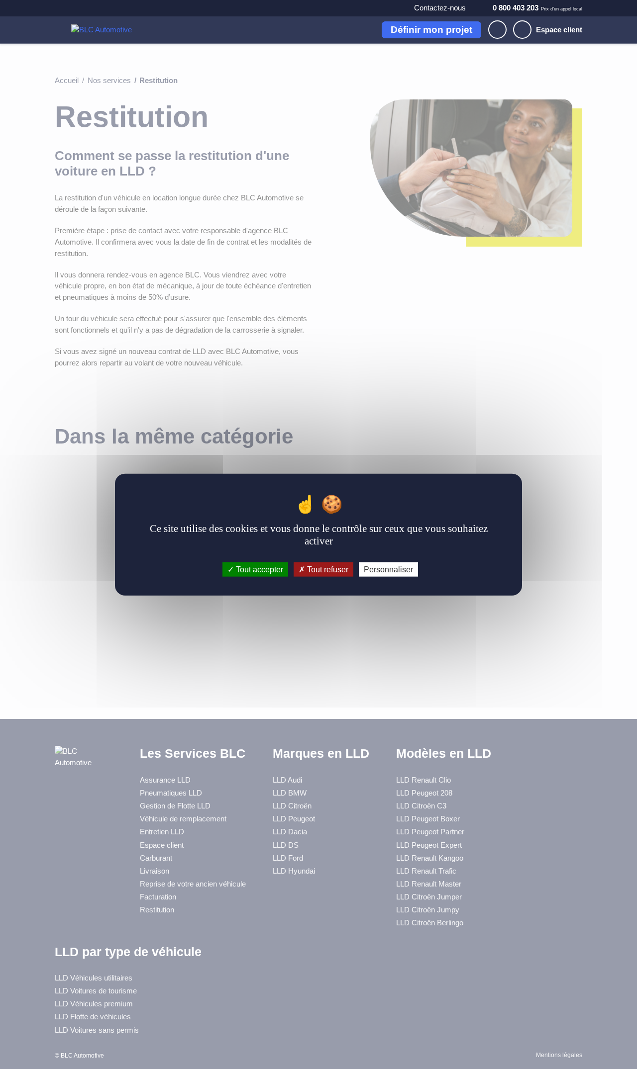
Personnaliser (388, 569)
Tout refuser (326, 569)
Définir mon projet (431, 29)
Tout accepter (258, 569)
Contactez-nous (440, 7)
